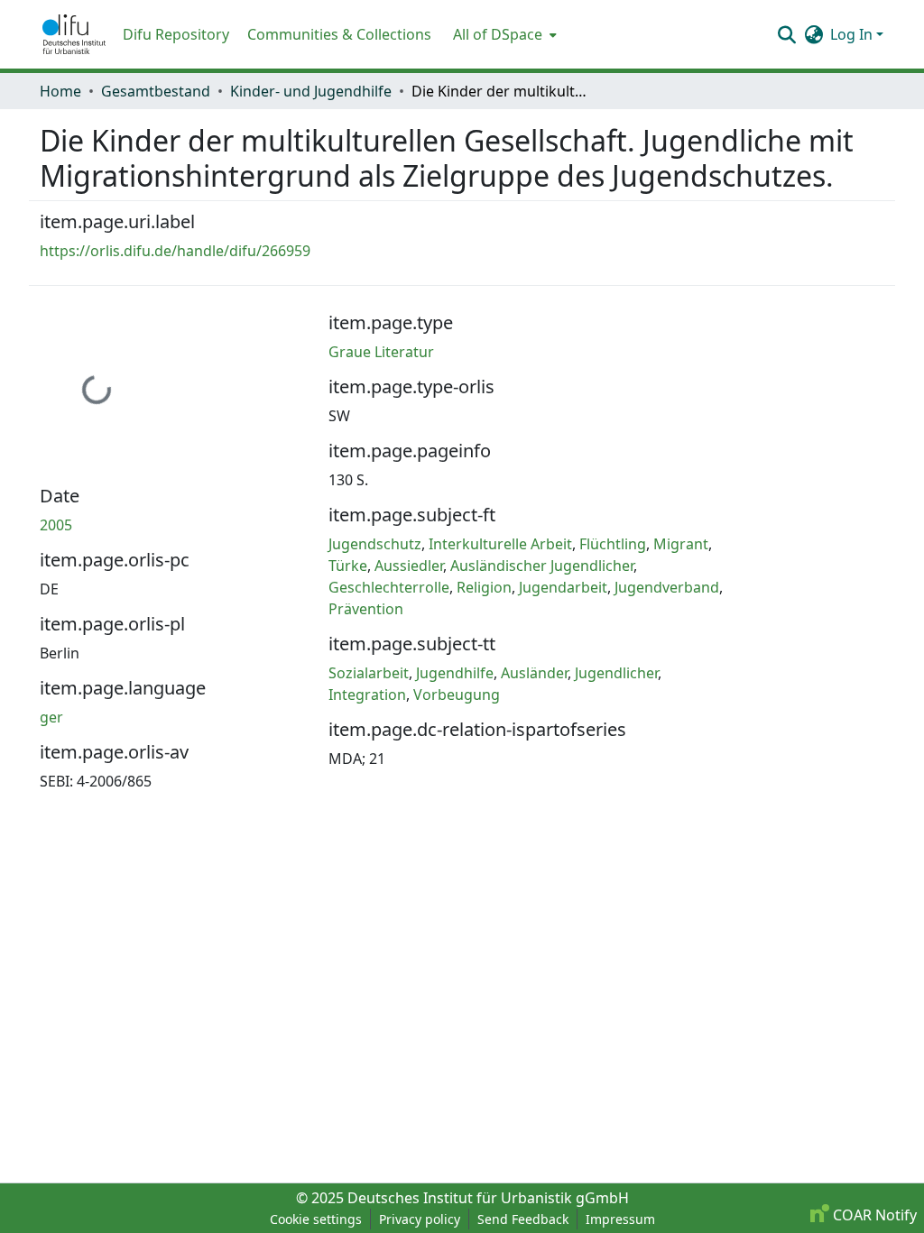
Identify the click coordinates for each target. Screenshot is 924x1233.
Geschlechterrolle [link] (388, 587)
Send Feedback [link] (522, 1219)
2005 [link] (56, 525)
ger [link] (51, 717)
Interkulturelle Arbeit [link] (500, 544)
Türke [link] (347, 565)
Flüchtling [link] (612, 544)
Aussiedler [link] (408, 565)
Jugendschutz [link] (374, 544)
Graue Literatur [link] (381, 352)
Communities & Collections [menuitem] (339, 34)
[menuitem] (503, 34)
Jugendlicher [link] (616, 673)
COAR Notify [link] (873, 1215)
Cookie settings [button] (316, 1219)
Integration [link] (367, 694)
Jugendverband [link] (666, 587)
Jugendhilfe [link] (455, 673)
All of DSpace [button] (497, 34)
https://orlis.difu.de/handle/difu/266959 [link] (175, 251)
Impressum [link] (620, 1219)
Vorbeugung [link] (456, 694)
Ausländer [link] (534, 673)
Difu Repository (176, 34)
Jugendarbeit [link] (563, 587)
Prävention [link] (365, 609)
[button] (74, 34)
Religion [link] (484, 587)
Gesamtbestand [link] (155, 91)
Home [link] (60, 91)
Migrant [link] (680, 544)
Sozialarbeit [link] (368, 673)
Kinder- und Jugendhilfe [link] (311, 91)
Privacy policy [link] (419, 1219)
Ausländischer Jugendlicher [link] (541, 565)
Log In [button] (853, 34)
